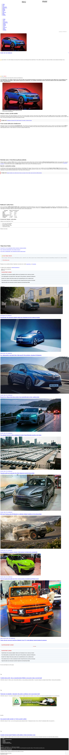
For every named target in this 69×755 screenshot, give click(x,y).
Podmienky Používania (6, 742)
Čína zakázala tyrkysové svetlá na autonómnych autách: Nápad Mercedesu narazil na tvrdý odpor (18, 280)
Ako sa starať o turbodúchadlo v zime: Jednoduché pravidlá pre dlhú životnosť (12, 251)
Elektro (3, 8)
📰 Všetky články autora (5, 260)
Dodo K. (5, 76)
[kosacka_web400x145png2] (34, 701)
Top (6, 52)
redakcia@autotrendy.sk (15, 267)
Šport (3, 13)
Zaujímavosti (4, 6)
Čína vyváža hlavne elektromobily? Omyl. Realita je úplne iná (10, 249)
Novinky (3, 10)
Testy (3, 11)
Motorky (3, 14)
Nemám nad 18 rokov (3, 754)
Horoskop (4, 15)
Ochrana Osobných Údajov (7, 743)
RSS (3, 738)
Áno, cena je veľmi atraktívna (7, 223)
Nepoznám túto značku (6, 226)
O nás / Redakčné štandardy (7, 739)
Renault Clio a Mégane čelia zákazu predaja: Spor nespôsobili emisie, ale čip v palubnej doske (17, 278)
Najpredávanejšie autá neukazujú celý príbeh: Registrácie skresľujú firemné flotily (15, 282)
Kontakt (3, 740)
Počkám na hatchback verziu (7, 225)
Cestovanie (4, 12)
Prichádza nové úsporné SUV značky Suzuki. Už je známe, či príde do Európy (19, 120)
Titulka (3, 4)
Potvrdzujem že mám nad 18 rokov (6, 753)
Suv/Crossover (4, 7)
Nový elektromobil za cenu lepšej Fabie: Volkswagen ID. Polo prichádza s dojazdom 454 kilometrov (18, 276)
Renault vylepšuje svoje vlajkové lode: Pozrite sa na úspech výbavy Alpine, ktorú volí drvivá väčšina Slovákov (24, 172)
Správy (3, 5)
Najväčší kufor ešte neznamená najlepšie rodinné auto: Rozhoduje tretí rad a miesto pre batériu (17, 274)
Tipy (4, 20)
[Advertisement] (30, 68)
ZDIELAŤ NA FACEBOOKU (6, 269)
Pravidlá (3, 9)
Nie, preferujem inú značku (6, 224)
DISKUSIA (3, 270)
